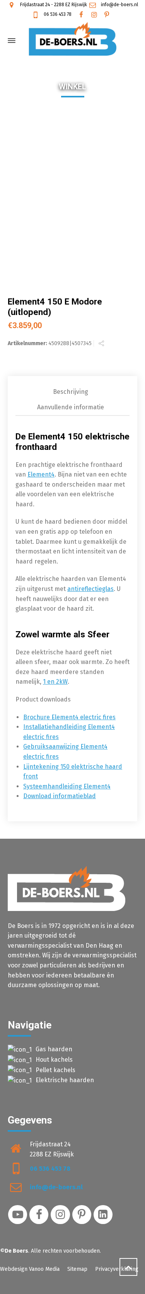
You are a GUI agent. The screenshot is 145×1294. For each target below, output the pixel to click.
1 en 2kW (55, 681)
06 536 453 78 (57, 14)
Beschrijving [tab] (70, 391)
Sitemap (77, 1269)
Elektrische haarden (65, 1080)
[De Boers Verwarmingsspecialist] (72, 39)
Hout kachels (54, 1059)
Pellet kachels (55, 1070)
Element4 (41, 474)
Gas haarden (54, 1049)
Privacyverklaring (116, 1269)
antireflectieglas (90, 589)
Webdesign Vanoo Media (30, 1269)
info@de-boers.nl (119, 4)
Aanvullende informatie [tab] (70, 407)
